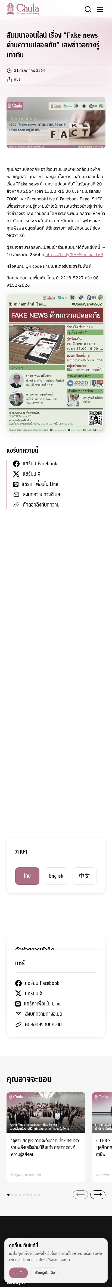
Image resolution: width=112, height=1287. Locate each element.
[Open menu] (100, 9)
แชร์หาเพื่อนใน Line (40, 484)
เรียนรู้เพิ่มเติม (45, 1272)
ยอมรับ (18, 1272)
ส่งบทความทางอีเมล (41, 494)
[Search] (88, 9)
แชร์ (17, 79)
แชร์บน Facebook (40, 463)
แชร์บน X (31, 474)
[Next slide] (97, 1194)
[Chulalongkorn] (23, 8)
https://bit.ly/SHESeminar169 (74, 254)
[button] (8, 1195)
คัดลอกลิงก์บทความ (41, 505)
